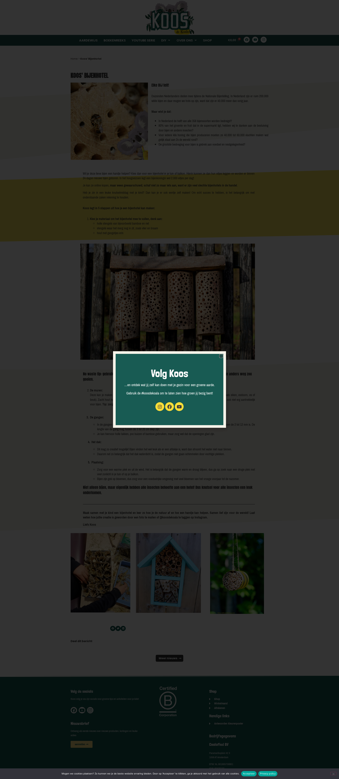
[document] (169, 389)
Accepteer (249, 773)
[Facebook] (169, 406)
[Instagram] (159, 406)
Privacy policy (268, 773)
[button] (221, 356)
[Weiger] (333, 773)
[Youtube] (179, 406)
